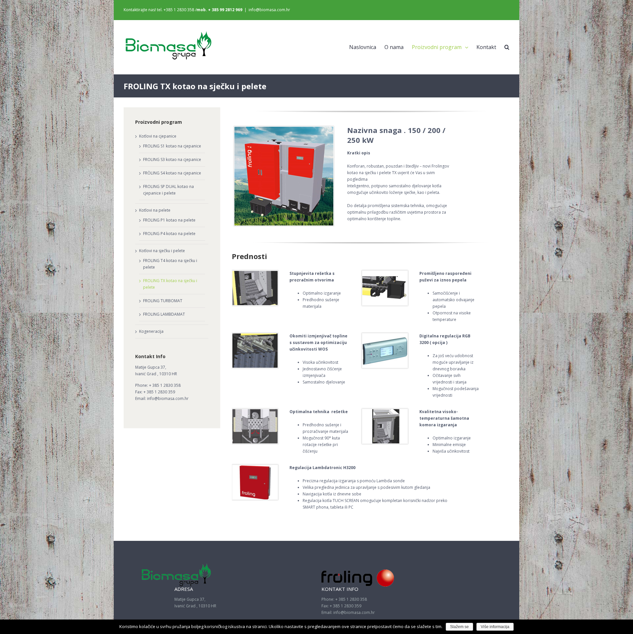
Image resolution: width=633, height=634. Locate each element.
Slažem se (459, 626)
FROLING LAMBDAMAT (164, 314)
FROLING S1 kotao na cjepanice (172, 146)
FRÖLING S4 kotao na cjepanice (172, 173)
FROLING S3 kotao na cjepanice (172, 159)
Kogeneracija (151, 331)
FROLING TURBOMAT (162, 301)
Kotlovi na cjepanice (157, 136)
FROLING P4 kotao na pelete (169, 233)
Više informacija (495, 626)
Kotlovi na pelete (154, 210)
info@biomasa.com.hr (269, 10)
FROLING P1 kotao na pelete (169, 220)
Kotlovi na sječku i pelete (162, 250)
